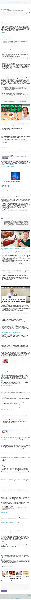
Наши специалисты (9, 2)
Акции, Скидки (19, 2)
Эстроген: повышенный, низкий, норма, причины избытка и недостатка (26, 577)
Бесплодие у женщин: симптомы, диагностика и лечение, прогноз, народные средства (19, 577)
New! (3, 3)
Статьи (14, 2)
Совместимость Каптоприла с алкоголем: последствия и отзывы (12, 577)
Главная (3, 2)
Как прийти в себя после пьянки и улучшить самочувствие (5, 577)
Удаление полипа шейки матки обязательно (17, 156)
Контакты (24, 2)
